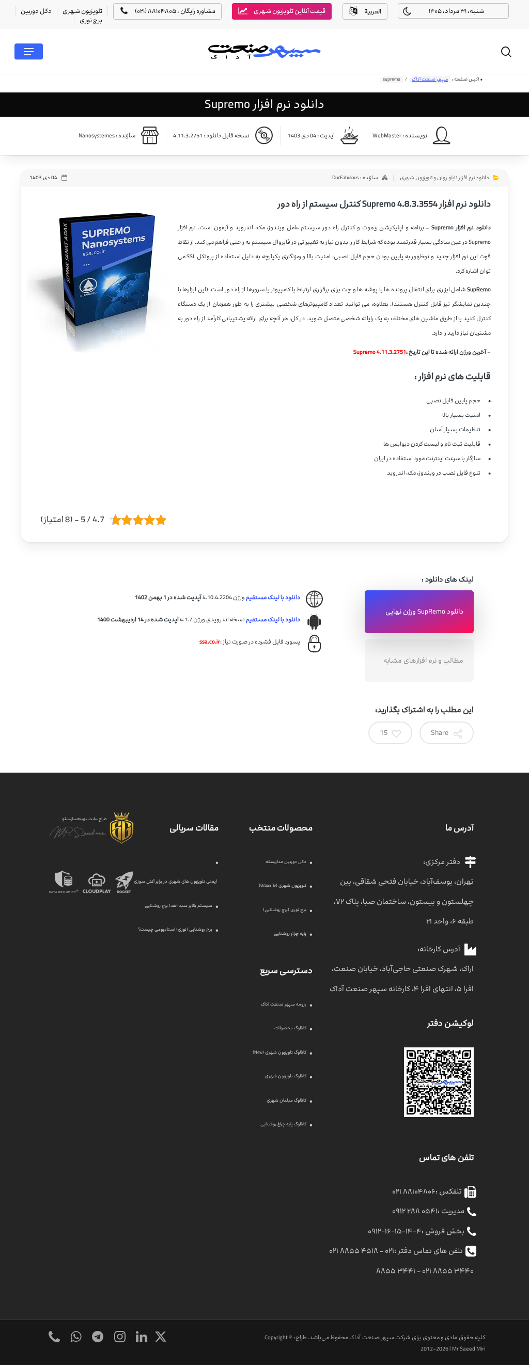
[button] (28, 51)
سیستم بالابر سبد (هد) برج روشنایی (178, 905)
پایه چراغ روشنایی (290, 933)
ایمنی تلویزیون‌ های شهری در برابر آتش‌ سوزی (175, 881)
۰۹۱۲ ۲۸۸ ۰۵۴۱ (415, 1210)
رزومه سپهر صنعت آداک (283, 1004)
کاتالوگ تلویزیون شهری (285, 1076)
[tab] (419, 611)
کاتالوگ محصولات (290, 1028)
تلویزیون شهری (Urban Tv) (282, 885)
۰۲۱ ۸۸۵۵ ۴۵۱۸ (353, 1250)
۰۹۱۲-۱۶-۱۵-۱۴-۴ (395, 1231)
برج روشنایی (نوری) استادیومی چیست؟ (175, 929)
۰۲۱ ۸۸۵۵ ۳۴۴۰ (448, 1270)
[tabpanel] (210, 619)
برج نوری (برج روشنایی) (284, 909)
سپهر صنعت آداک (430, 79)
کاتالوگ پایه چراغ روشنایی (283, 1124)
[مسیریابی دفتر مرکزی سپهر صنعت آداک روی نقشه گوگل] (439, 1122)
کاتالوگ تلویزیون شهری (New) (279, 1052)
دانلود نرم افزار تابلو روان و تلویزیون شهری (444, 177)
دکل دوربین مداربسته (286, 861)
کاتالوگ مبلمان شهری (286, 1100)
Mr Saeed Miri (468, 1348)
